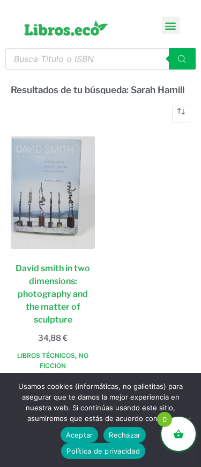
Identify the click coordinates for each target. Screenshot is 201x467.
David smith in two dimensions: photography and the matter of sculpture (53, 294)
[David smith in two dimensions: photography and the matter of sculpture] (53, 192)
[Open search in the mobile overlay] (100, 59)
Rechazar (124, 435)
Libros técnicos (46, 355)
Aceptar (79, 435)
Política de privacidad (103, 451)
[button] (171, 25)
